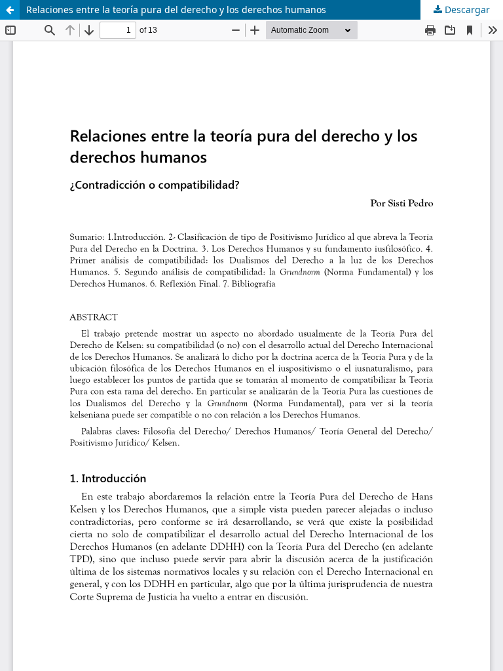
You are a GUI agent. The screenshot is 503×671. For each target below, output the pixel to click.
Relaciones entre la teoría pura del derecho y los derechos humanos (176, 9)
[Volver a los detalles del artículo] (10, 10)
